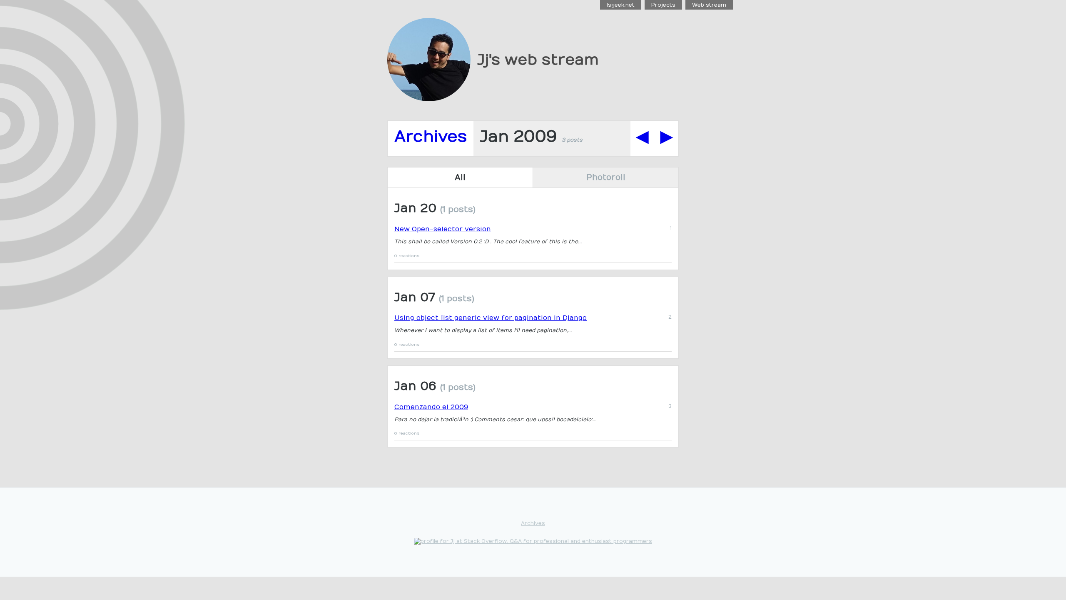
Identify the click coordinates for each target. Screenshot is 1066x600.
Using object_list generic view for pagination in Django (490, 318)
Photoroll (605, 177)
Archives (430, 136)
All (460, 177)
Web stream (709, 5)
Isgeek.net (621, 5)
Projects (663, 5)
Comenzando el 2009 (431, 407)
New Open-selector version (442, 229)
